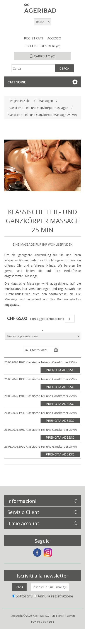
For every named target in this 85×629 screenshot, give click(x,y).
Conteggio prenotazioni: (47, 318)
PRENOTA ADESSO (60, 370)
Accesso (54, 38)
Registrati (33, 38)
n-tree (50, 622)
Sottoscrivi (24, 596)
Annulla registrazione (55, 596)
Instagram (48, 552)
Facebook (37, 552)
